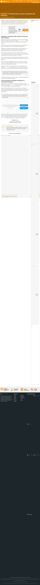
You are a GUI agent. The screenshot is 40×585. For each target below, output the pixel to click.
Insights (15, 396)
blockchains (3, 117)
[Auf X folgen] (17, 575)
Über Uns (15, 400)
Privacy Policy (24, 577)
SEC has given (7, 67)
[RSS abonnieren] (22, 575)
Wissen (15, 397)
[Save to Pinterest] (13, 122)
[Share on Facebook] (10, 122)
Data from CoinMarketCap (22, 40)
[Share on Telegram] (20, 122)
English (38, 1)
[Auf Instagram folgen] (16, 575)
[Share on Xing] (16, 122)
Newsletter (22, 395)
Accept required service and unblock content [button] (24, 108)
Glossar (15, 401)
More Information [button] (10, 108)
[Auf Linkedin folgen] (23, 575)
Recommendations (6, 12)
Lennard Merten (11, 17)
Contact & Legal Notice (13, 577)
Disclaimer (19, 577)
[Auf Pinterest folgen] (20, 575)
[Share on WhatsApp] (18, 122)
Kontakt (22, 400)
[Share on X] (11, 122)
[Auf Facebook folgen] (14, 575)
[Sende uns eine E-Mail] (19, 575)
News (1, 12)
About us (28, 577)
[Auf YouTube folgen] (25, 575)
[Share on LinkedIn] (15, 122)
